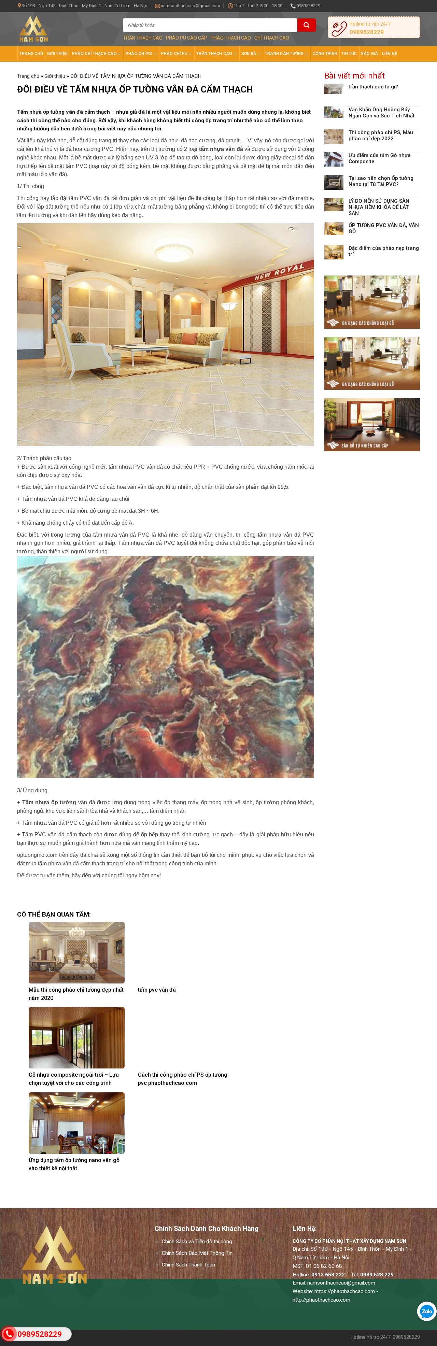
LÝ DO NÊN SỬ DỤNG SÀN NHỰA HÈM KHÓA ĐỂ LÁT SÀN (379, 207)
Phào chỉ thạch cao (94, 53)
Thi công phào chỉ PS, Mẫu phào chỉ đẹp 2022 (381, 135)
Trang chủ (31, 53)
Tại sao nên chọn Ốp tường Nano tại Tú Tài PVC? (381, 181)
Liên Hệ (389, 53)
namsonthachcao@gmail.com (341, 1283)
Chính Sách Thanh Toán (188, 1265)
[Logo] (65, 29)
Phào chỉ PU (174, 53)
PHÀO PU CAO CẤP (186, 38)
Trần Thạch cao (214, 53)
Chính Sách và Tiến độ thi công (197, 1241)
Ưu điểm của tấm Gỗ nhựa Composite (380, 158)
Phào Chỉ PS (139, 53)
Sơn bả (248, 53)
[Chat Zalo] (425, 1311)
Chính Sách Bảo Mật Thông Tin (197, 1253)
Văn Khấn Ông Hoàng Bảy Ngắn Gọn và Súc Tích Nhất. (382, 113)
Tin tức (349, 53)
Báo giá (369, 53)
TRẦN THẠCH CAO (143, 38)
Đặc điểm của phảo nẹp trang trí (384, 251)
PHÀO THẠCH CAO (231, 38)
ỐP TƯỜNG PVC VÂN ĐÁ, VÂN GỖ (384, 228)
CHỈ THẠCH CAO (271, 38)
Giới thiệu (54, 76)
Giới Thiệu (57, 53)
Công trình (325, 53)
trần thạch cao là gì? (373, 87)
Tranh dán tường (284, 53)
